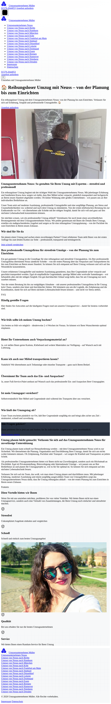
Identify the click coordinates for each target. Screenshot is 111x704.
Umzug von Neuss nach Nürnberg (22, 59)
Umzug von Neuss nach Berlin (21, 28)
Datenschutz (12, 67)
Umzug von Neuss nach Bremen (22, 54)
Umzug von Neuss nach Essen (21, 51)
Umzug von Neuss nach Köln (20, 35)
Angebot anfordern (25, 8)
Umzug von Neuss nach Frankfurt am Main (27, 38)
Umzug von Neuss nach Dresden (22, 62)
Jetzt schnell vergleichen (12, 244)
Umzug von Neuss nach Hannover (23, 56)
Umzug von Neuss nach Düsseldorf (23, 43)
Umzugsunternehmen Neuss (20, 25)
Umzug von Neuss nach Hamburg (22, 30)
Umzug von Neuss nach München (22, 33)
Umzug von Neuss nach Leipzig (21, 46)
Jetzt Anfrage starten (10, 434)
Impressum (12, 64)
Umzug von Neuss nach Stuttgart (22, 41)
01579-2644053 (8, 8)
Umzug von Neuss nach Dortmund (23, 48)
